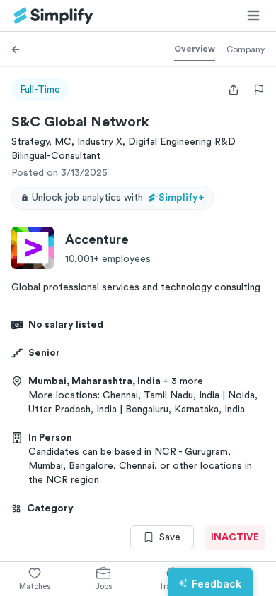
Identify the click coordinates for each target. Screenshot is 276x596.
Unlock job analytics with (118, 198)
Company (245, 49)
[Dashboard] (53, 16)
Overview (194, 48)
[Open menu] (253, 15)
